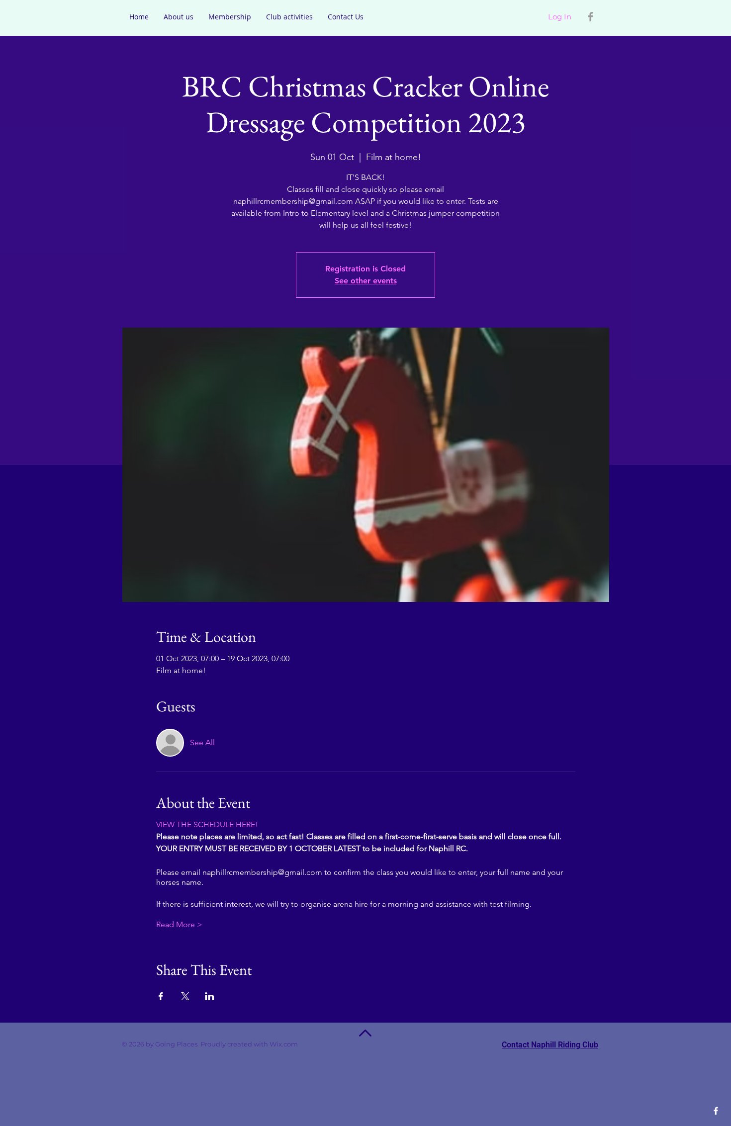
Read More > (179, 924)
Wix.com (298, 1044)
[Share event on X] (185, 996)
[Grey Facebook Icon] (590, 16)
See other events (366, 280)
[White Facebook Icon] (716, 1111)
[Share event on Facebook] (161, 996)
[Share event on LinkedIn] (209, 996)
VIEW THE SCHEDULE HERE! (207, 824)
